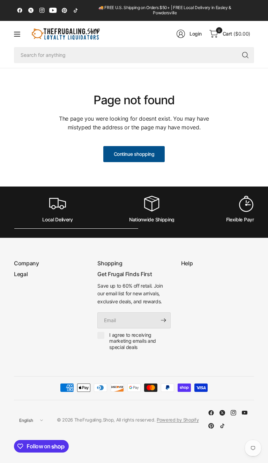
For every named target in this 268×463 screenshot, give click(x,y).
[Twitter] (30, 10)
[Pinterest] (64, 10)
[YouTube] (53, 10)
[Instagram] (41, 10)
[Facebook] (19, 10)
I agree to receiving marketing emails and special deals (132, 341)
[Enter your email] (164, 320)
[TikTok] (75, 10)
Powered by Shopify (178, 420)
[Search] (245, 55)
